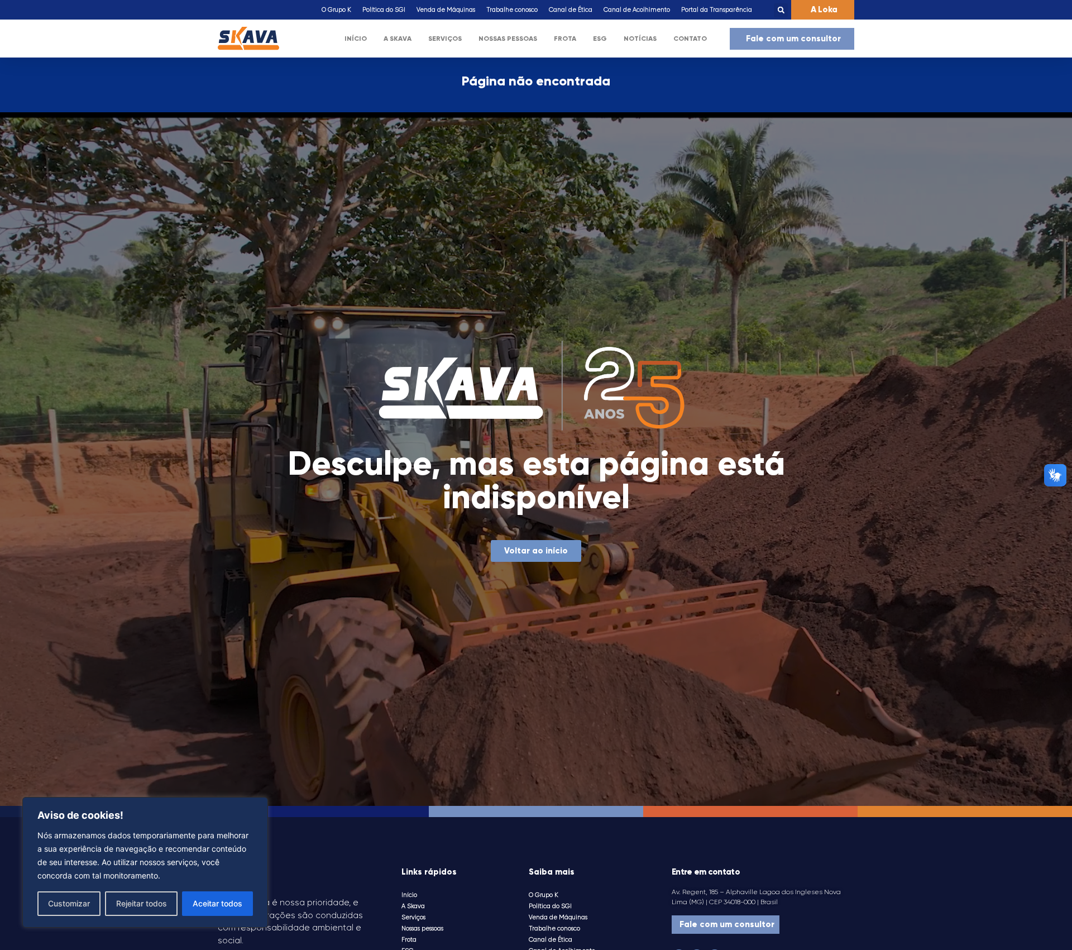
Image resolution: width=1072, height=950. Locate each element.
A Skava (397, 38)
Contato (690, 38)
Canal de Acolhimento (637, 9)
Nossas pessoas (507, 38)
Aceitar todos (217, 903)
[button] (781, 10)
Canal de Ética (570, 9)
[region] (145, 862)
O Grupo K (336, 9)
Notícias (640, 38)
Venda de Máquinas (446, 9)
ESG (600, 38)
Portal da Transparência (716, 9)
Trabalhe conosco (512, 9)
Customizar (69, 903)
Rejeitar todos (141, 903)
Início (355, 38)
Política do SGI (383, 9)
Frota (565, 38)
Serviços (445, 38)
